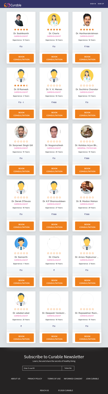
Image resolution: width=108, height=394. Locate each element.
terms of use (54, 378)
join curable (92, 378)
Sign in (93, 4)
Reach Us (44, 390)
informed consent (73, 378)
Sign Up (101, 4)
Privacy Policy (35, 378)
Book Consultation (22, 58)
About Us (15, 378)
